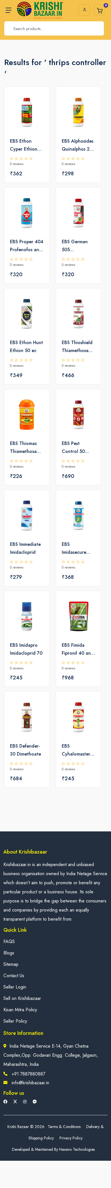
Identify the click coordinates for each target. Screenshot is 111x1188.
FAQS (9, 941)
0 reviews (16, 164)
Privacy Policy (71, 1138)
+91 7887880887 (28, 1074)
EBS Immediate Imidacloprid (25, 548)
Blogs (8, 953)
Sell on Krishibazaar (22, 998)
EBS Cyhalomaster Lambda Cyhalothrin (76, 750)
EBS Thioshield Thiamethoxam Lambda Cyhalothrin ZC (78, 347)
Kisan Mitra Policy (20, 1009)
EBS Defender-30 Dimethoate (25, 750)
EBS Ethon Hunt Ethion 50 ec (26, 346)
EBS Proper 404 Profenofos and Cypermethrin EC (26, 246)
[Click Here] (39, 100)
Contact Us (13, 975)
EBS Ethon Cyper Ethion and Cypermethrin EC (24, 145)
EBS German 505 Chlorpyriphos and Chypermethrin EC (77, 246)
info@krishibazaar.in (30, 1082)
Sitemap (10, 964)
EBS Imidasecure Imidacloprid (74, 548)
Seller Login (14, 987)
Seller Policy (15, 1021)
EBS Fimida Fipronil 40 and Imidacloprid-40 (78, 649)
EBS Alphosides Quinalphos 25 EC (77, 145)
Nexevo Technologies (77, 1149)
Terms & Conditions (64, 1126)
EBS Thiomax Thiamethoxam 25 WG (25, 447)
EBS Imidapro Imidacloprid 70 (26, 649)
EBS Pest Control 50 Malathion (73, 447)
